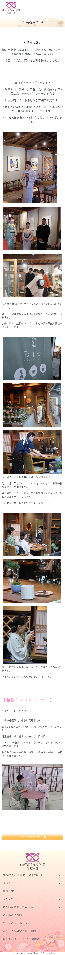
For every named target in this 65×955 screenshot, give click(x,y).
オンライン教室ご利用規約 (19, 931)
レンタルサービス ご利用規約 (21, 939)
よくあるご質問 (12, 915)
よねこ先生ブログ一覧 (32, 837)
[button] (59, 8)
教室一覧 (8, 891)
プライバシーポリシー (16, 923)
